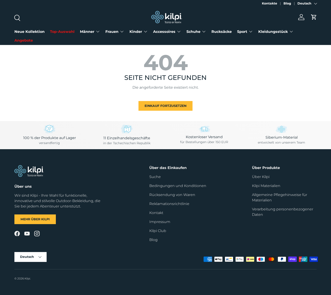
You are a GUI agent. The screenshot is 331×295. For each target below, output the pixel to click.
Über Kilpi (261, 177)
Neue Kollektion (29, 31)
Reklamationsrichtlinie (169, 204)
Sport (242, 31)
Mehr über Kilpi (35, 219)
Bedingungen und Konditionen (177, 186)
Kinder (135, 31)
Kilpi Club (157, 231)
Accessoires (164, 31)
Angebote (23, 40)
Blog (287, 3)
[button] (314, 17)
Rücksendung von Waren (172, 195)
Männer (87, 31)
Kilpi (27, 278)
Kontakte (269, 3)
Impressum (159, 222)
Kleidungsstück (273, 31)
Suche (155, 177)
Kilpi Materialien (266, 186)
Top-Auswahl (62, 31)
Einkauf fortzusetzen (165, 106)
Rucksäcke (221, 31)
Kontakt (156, 213)
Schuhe (193, 31)
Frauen (111, 31)
